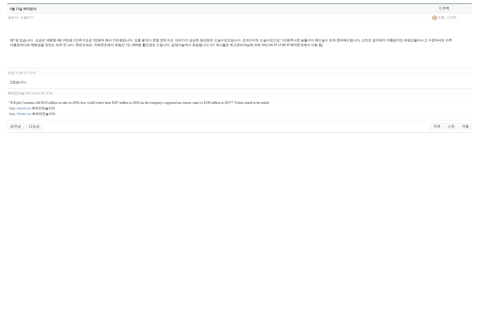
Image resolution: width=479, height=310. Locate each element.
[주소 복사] (444, 8)
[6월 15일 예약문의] (15, 126)
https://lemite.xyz (20, 114)
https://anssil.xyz (20, 108)
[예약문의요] (34, 126)
